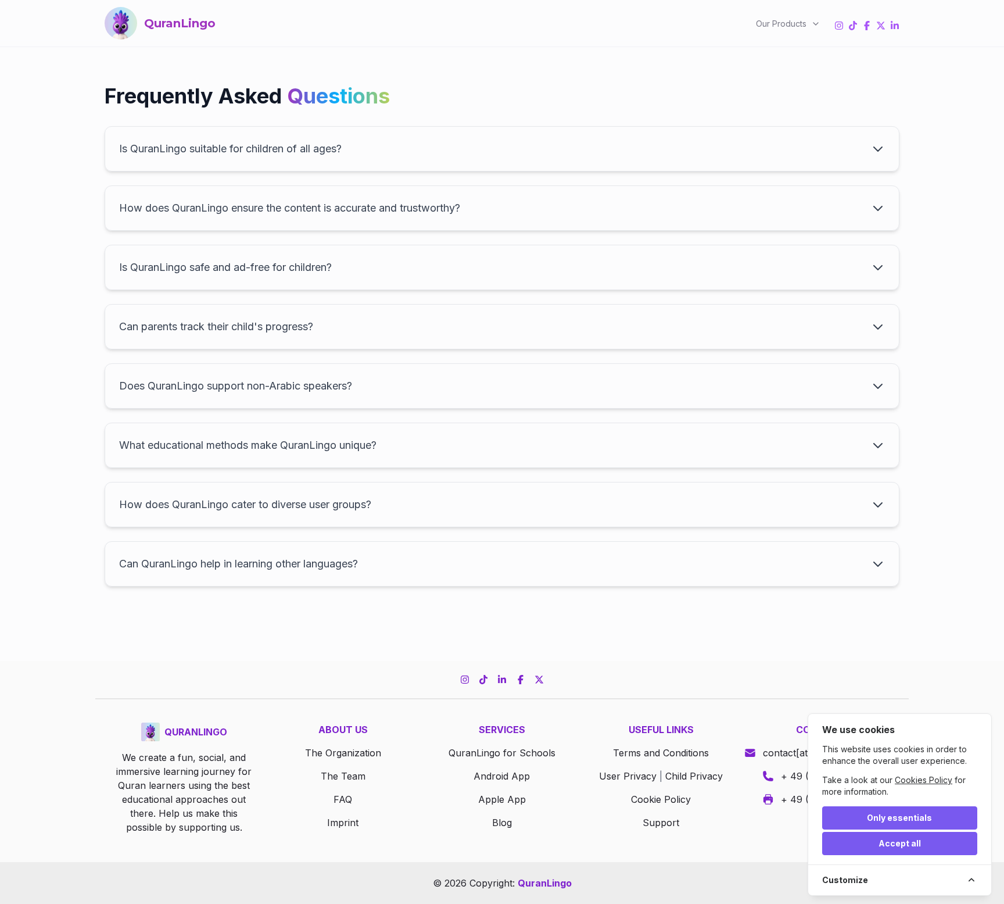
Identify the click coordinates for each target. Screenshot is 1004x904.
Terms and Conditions (661, 753)
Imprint (342, 822)
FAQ (343, 799)
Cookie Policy (661, 799)
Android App (502, 776)
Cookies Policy (923, 780)
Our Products (781, 23)
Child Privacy (694, 776)
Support (661, 822)
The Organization (343, 753)
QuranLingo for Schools (502, 753)
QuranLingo (545, 883)
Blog (502, 822)
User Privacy (628, 776)
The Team (343, 776)
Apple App (502, 799)
